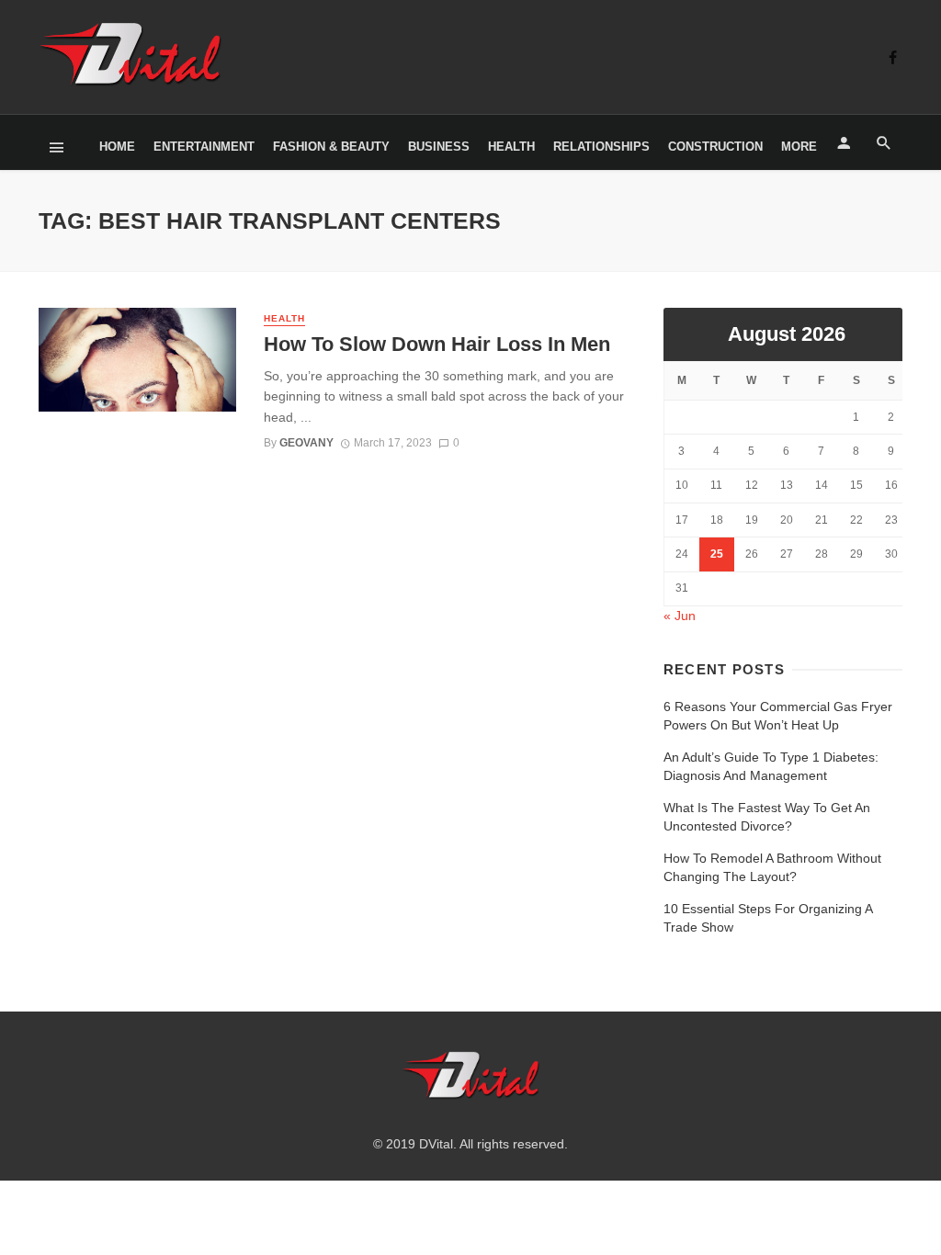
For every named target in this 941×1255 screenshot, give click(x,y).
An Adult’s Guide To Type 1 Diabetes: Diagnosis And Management (771, 766)
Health (511, 146)
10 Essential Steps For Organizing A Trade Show (767, 917)
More (799, 146)
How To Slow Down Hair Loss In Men (437, 344)
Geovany (306, 442)
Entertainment (204, 146)
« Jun (679, 615)
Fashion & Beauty (331, 146)
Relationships (601, 146)
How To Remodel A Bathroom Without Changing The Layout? (772, 867)
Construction (715, 146)
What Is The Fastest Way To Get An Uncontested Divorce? (766, 816)
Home (117, 146)
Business (439, 146)
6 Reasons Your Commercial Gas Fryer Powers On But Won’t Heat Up (777, 715)
